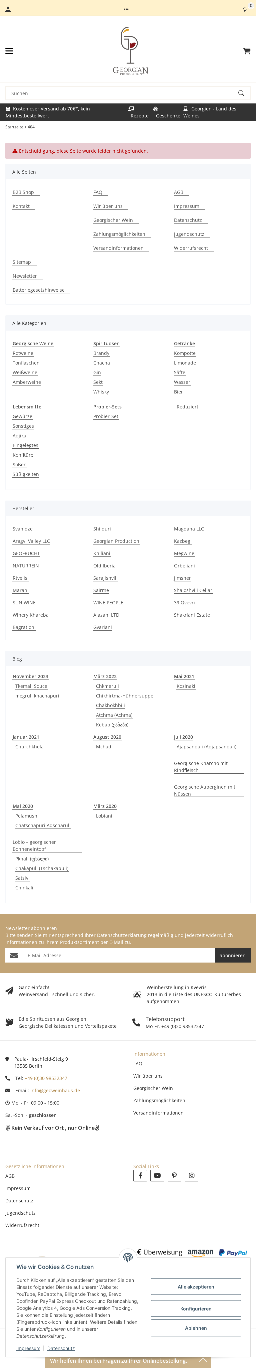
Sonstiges (23, 426)
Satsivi (22, 878)
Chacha (101, 363)
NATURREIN (26, 565)
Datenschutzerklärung (122, 935)
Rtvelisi (21, 578)
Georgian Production (116, 541)
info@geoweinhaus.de (55, 1090)
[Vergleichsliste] (244, 9)
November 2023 (30, 676)
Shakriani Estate (192, 615)
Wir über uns (148, 1076)
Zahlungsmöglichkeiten (159, 1100)
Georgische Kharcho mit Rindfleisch (201, 766)
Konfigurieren (196, 1308)
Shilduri (102, 529)
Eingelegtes (25, 445)
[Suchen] (244, 93)
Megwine (184, 553)
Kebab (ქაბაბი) (112, 724)
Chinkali (24, 887)
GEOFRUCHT (26, 553)
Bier (178, 391)
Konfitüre (23, 455)
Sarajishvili (105, 578)
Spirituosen (106, 343)
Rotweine (23, 353)
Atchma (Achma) (114, 715)
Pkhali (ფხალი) (32, 858)
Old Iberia (104, 565)
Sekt (98, 382)
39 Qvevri (184, 602)
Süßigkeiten (26, 474)
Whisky (101, 391)
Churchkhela (29, 746)
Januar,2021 (26, 737)
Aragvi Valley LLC (31, 541)
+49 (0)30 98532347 (46, 1078)
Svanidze (23, 529)
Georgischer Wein (153, 1088)
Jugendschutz (20, 1213)
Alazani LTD (106, 615)
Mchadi (104, 746)
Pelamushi (27, 816)
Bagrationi (24, 627)
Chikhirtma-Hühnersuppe (124, 695)
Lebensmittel (28, 406)
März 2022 (105, 676)
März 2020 (105, 806)
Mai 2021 (184, 676)
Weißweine (25, 372)
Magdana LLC (189, 529)
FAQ (137, 1063)
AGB (10, 1176)
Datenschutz (61, 1348)
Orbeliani (184, 565)
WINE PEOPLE (108, 602)
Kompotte (185, 353)
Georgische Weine (33, 343)
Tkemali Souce (31, 686)
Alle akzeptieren (196, 1287)
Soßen (20, 464)
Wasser (182, 382)
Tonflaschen (26, 363)
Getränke (184, 343)
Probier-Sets (107, 406)
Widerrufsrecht (22, 1225)
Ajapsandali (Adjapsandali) (206, 746)
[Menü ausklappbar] (9, 51)
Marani (21, 590)
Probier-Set (105, 416)
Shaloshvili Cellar (193, 590)
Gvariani (102, 627)
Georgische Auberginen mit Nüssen (204, 790)
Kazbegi (183, 541)
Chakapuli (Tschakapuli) (41, 868)
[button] (126, 9)
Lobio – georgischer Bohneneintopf (34, 845)
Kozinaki (186, 686)
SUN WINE (24, 602)
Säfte (179, 372)
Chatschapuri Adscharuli (43, 825)
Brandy (101, 353)
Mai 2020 (23, 806)
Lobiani (104, 816)
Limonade (185, 363)
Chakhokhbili (110, 705)
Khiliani (101, 553)
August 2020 (107, 737)
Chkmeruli (107, 686)
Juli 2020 (183, 737)
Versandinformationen (158, 1113)
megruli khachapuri (37, 695)
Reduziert (187, 406)
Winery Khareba (31, 615)
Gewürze (22, 416)
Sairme (101, 590)
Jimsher (182, 578)
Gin (97, 372)
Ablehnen (196, 1328)
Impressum (28, 1348)
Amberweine (27, 382)
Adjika (19, 435)
